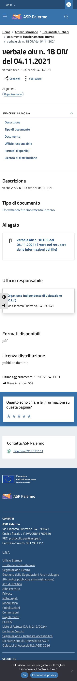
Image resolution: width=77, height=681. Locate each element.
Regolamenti (10, 617)
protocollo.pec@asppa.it (25, 538)
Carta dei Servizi (13, 631)
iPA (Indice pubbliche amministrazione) (28, 579)
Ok (24, 675)
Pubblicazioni (11, 607)
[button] (11, 5)
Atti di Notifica (12, 584)
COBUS (7, 621)
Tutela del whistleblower (18, 565)
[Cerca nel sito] (66, 17)
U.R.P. (6, 552)
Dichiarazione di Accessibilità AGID (25, 640)
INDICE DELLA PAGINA (16, 113)
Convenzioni (10, 612)
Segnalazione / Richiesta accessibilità (27, 636)
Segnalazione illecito (16, 569)
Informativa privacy (44, 675)
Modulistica (10, 602)
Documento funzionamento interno (28, 210)
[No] (72, 671)
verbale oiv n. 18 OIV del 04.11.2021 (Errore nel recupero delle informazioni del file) (42, 244)
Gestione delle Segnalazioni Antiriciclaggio (30, 574)
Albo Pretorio (11, 588)
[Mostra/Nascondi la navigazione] (4, 16)
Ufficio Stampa (12, 560)
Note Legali (10, 598)
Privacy (7, 593)
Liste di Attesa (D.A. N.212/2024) (24, 626)
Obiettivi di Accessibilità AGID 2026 (26, 645)
